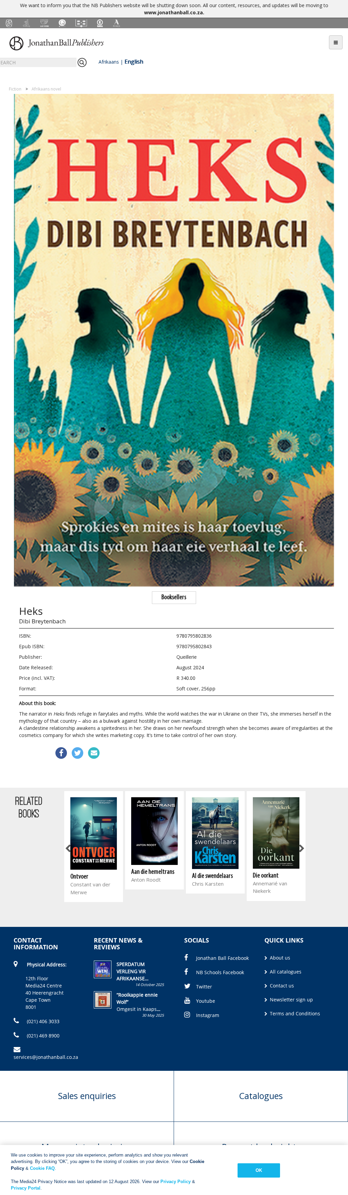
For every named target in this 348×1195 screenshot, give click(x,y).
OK (259, 1170)
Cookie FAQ (42, 1168)
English (133, 61)
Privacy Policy (175, 1181)
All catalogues (284, 971)
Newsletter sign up (290, 999)
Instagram (207, 1015)
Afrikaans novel (46, 89)
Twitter (204, 986)
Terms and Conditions (294, 1013)
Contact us (281, 985)
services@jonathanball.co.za (46, 1057)
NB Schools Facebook (220, 972)
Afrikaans (109, 62)
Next (301, 849)
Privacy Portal (25, 1188)
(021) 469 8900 (42, 1035)
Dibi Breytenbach (42, 621)
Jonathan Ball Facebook (222, 958)
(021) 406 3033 (42, 1021)
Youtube (205, 1001)
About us (279, 957)
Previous (68, 849)
